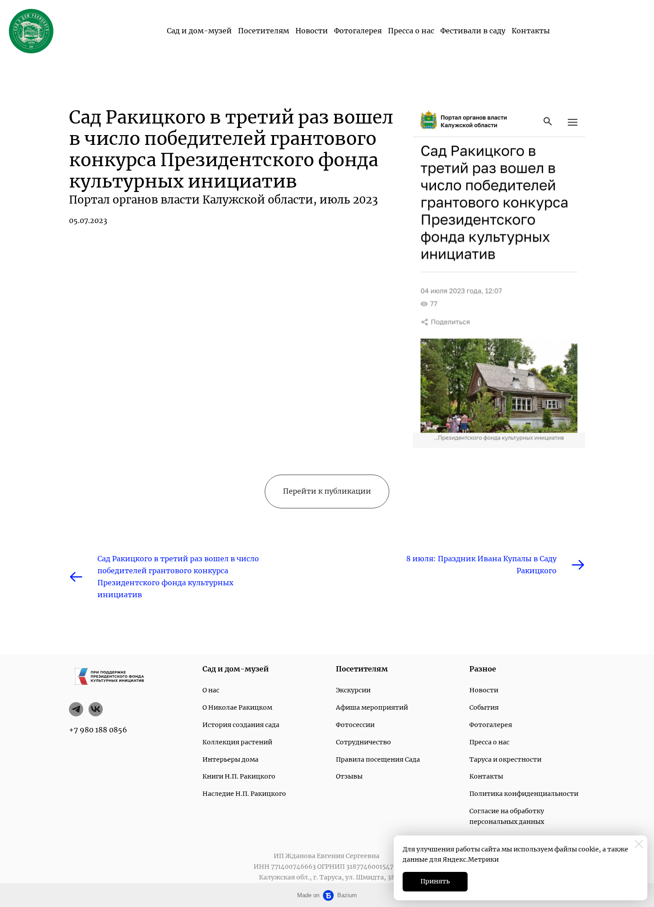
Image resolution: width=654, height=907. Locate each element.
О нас (210, 690)
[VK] (96, 709)
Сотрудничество (363, 742)
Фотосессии (355, 725)
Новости (311, 30)
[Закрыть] (639, 844)
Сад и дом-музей (199, 30)
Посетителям (263, 30)
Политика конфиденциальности (523, 794)
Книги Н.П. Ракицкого (238, 776)
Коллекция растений (237, 742)
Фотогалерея (358, 30)
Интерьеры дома (230, 759)
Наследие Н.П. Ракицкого (244, 794)
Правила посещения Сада (378, 759)
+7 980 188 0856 (98, 729)
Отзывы (349, 776)
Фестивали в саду (472, 30)
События (484, 707)
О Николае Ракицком (237, 707)
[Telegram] (76, 709)
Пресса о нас (411, 30)
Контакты (531, 30)
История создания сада (240, 725)
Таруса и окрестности (505, 759)
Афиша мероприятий (372, 707)
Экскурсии (353, 690)
